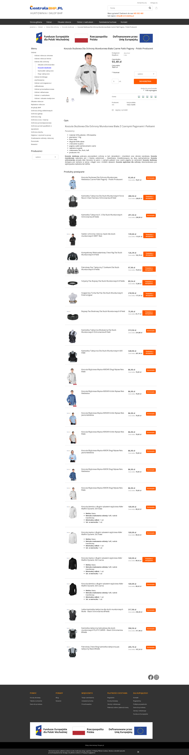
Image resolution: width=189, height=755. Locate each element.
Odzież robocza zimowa (43, 55)
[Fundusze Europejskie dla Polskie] (94, 38)
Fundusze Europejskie (140, 714)
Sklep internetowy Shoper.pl (94, 745)
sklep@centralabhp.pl (125, 16)
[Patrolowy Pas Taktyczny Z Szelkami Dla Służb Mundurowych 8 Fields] (72, 270)
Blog (57, 698)
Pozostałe (35, 141)
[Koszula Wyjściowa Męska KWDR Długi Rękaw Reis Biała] (72, 493)
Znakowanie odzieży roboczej (42, 138)
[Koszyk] (157, 8)
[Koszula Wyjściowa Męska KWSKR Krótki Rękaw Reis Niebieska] (72, 398)
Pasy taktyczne (44, 74)
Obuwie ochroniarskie (46, 65)
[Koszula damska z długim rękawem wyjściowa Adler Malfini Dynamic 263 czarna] (72, 589)
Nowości (34, 144)
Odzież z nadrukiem (42, 95)
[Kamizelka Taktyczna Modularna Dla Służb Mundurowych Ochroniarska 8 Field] (72, 336)
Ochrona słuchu (37, 132)
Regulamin (110, 698)
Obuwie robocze (37, 101)
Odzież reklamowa (41, 92)
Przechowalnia (86, 704)
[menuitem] (38, 22)
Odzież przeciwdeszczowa (44, 89)
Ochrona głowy (37, 114)
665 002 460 (138, 13)
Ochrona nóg (36, 117)
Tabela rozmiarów (36, 701)
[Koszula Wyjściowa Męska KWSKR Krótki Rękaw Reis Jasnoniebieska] (72, 418)
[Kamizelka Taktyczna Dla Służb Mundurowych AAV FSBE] (72, 356)
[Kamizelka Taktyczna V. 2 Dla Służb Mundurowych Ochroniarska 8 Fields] (72, 221)
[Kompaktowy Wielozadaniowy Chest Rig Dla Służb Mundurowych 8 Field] (72, 256)
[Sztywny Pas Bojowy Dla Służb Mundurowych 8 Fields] (72, 283)
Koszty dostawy (35, 698)
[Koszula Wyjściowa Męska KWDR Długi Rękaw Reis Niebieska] (72, 475)
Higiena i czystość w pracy (41, 135)
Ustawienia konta (87, 701)
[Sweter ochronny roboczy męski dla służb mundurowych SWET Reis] (72, 239)
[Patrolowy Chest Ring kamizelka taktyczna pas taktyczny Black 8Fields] (72, 652)
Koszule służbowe (44, 68)
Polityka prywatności (140, 704)
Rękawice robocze (38, 104)
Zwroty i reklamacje (113, 704)
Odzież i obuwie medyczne (44, 98)
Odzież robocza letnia (42, 59)
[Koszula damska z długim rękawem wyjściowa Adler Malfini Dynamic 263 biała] (72, 512)
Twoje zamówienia (88, 698)
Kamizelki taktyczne (45, 71)
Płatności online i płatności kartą (117, 707)
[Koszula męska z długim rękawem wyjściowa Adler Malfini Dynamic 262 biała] (72, 538)
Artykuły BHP (36, 107)
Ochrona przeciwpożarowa (41, 123)
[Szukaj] (149, 7)
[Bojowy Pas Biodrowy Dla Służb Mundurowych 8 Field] (72, 317)
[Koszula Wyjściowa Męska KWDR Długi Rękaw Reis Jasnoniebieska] (72, 456)
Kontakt (135, 698)
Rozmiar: (116, 72)
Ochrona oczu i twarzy (39, 120)
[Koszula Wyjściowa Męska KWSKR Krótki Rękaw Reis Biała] (72, 437)
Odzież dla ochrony (41, 62)
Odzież (33, 52)
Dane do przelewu (36, 704)
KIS (113, 105)
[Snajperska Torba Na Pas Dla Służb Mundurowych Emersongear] (72, 298)
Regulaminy (137, 701)
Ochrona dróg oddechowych (41, 111)
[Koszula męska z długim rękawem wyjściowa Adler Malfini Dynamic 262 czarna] (72, 563)
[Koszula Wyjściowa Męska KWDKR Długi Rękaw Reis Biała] (72, 376)
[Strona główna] (46, 9)
